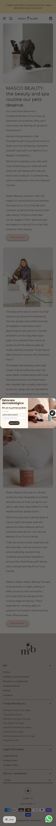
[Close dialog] (54, 399)
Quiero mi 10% (14, 423)
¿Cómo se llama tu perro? (10, 415)
